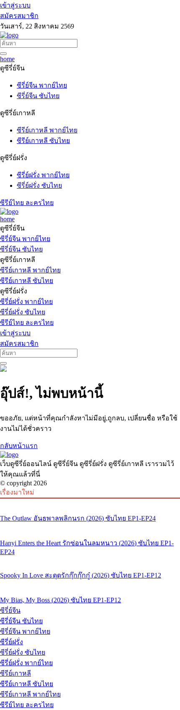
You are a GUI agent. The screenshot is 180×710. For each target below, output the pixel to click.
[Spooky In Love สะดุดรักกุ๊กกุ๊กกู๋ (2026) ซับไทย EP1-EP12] (90, 559)
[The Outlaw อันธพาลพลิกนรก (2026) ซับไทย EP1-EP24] (90, 502)
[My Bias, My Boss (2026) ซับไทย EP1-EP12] (90, 584)
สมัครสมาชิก (19, 15)
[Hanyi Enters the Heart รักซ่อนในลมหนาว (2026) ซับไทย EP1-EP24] (90, 527)
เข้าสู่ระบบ (15, 5)
